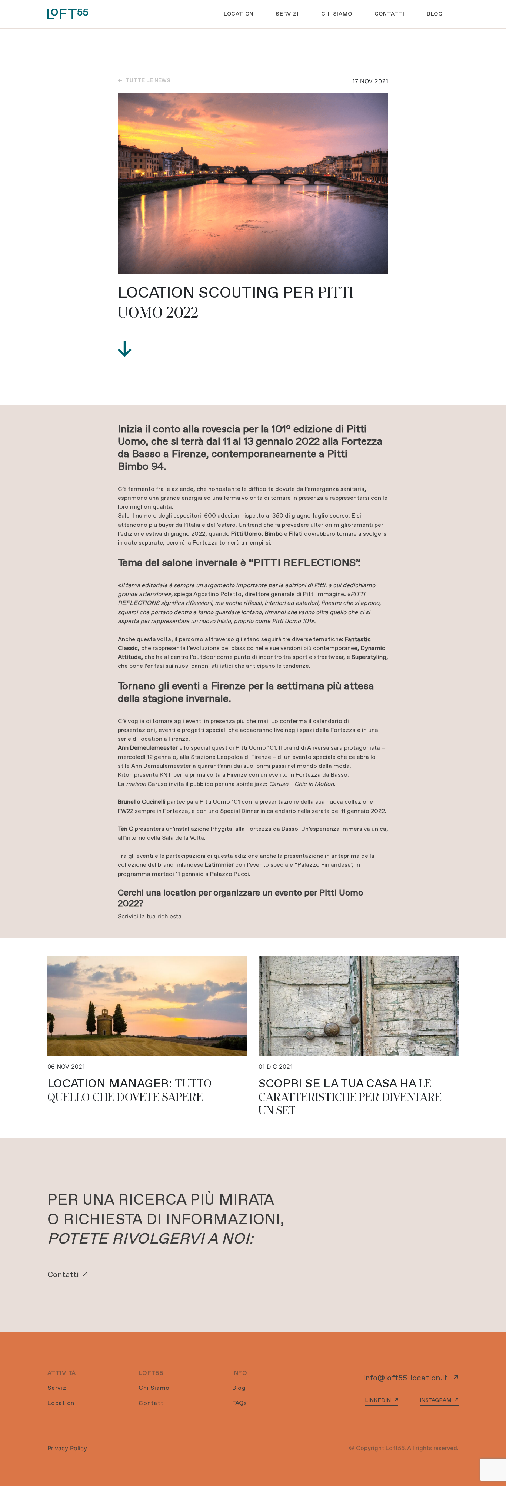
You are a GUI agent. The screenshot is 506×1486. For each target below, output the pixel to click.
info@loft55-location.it (406, 1377)
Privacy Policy (67, 1448)
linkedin (378, 1400)
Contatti (63, 1274)
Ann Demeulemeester (161, 765)
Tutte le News (148, 80)
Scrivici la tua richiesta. (150, 916)
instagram (435, 1400)
